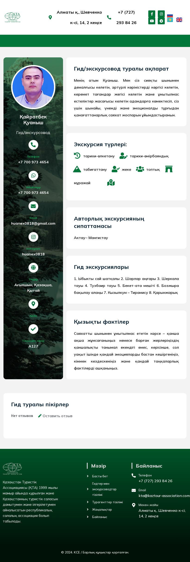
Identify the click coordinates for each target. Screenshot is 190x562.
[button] (184, 41)
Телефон (33, 156)
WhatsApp (33, 187)
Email (33, 218)
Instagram (33, 248)
